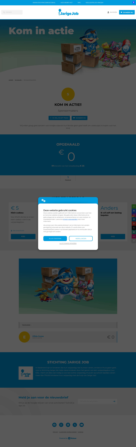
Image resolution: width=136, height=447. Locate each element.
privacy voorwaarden (70, 219)
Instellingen (81, 238)
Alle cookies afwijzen (68, 243)
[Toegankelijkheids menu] (133, 2)
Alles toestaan (55, 238)
